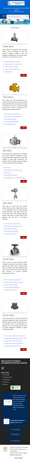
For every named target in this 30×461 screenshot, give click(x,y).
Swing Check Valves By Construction (15, 336)
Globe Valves (8, 72)
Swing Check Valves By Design (13, 341)
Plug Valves (8, 97)
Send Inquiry (16, 429)
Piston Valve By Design (11, 285)
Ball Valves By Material (11, 175)
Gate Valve (7, 203)
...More (24, 75)
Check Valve (8, 315)
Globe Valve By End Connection (13, 64)
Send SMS (16, 434)
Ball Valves (8, 167)
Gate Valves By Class (10, 234)
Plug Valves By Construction (12, 114)
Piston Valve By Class (11, 290)
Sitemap (5, 384)
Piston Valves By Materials (12, 287)
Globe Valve (8, 46)
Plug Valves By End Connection (13, 116)
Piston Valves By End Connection (14, 282)
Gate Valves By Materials (11, 231)
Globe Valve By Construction (13, 61)
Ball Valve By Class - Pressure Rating (15, 178)
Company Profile (7, 377)
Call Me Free (16, 441)
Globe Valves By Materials (12, 69)
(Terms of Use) (13, 451)
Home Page (6, 375)
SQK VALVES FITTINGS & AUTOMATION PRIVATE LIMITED (16, 9)
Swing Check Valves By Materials (14, 343)
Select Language (18, 458)
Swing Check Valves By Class (13, 346)
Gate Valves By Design (11, 229)
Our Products (6, 379)
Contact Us (6, 382)
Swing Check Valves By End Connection (16, 338)
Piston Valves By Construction (13, 280)
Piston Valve (8, 259)
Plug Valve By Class (10, 124)
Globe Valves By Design (11, 66)
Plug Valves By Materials (11, 121)
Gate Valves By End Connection (13, 226)
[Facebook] (2, 369)
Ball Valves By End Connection (13, 170)
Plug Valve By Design (10, 119)
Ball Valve (7, 151)
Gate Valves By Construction (12, 223)
